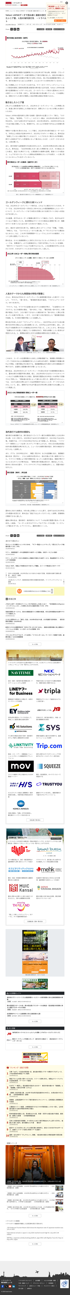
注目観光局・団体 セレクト (18, 837)
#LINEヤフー (21, 24)
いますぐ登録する (60, 20)
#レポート (60, 24)
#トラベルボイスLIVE (49, 24)
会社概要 (37, 1280)
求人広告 (21, 1288)
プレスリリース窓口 (49, 1286)
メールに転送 (40, 29)
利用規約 (51, 1283)
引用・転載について (24, 1283)
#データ (29, 24)
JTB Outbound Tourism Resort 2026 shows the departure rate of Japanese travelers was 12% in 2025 (35, 1228)
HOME (7, 11)
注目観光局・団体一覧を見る (35, 921)
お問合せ (29, 1288)
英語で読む (48, 29)
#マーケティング (37, 24)
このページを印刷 (59, 29)
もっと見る (35, 644)
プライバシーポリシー (39, 1283)
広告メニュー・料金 (34, 1286)
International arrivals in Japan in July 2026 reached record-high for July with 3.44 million (33, 1233)
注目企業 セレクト (15, 659)
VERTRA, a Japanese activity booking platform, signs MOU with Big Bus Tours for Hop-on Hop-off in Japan (35, 1238)
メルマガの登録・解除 (50, 1280)
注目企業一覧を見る (35, 820)
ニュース (12, 11)
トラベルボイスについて (25, 1280)
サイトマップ (22, 1286)
